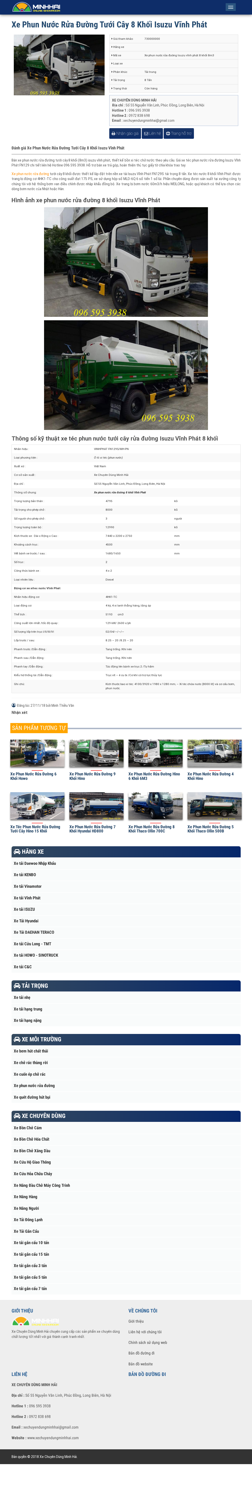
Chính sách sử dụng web (147, 1342)
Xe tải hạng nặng (28, 1020)
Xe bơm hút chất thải (31, 1051)
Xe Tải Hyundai (26, 921)
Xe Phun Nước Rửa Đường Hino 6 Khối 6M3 (154, 776)
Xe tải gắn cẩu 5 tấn (30, 1277)
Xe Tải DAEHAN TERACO (34, 932)
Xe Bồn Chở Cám (28, 1128)
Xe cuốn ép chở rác (30, 1074)
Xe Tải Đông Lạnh (28, 1219)
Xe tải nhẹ (22, 997)
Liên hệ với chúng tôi (145, 1332)
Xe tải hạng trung (28, 1009)
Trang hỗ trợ (180, 133)
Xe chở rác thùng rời (31, 1062)
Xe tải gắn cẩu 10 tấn (31, 1242)
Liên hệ (154, 133)
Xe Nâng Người (26, 1208)
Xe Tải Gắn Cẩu (26, 1231)
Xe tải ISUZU (24, 909)
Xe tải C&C (23, 967)
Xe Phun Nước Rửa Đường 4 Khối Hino (211, 776)
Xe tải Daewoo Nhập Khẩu (35, 863)
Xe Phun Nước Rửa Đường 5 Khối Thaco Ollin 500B (211, 829)
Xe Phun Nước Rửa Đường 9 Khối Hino (92, 776)
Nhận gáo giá (127, 133)
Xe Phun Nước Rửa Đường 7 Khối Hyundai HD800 (92, 829)
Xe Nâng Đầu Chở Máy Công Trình (42, 1185)
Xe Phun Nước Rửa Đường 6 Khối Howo (33, 776)
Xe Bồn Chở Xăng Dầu (32, 1151)
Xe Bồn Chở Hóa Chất (31, 1139)
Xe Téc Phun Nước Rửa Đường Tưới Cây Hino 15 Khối (35, 829)
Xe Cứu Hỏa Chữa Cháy (33, 1173)
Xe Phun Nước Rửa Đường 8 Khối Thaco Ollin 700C (151, 829)
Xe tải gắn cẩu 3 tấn (30, 1265)
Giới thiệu (136, 1321)
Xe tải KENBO (25, 874)
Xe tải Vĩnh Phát (27, 898)
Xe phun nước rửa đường (30, 174)
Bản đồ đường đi (141, 1353)
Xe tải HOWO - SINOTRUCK (36, 955)
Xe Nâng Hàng (25, 1196)
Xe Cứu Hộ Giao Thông (32, 1162)
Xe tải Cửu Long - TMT (32, 944)
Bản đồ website (140, 1364)
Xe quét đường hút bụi (32, 1097)
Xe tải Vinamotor (28, 886)
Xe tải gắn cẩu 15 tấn (31, 1254)
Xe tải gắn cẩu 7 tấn (30, 1288)
